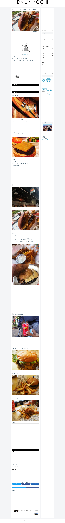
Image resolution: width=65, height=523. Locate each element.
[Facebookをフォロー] (32, 487)
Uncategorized (47, 37)
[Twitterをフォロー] (19, 487)
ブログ (47, 55)
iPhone (48, 41)
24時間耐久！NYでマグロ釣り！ (46, 83)
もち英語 (47, 57)
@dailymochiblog (25, 54)
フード (47, 53)
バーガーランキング (17, 75)
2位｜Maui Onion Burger (19, 78)
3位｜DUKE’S (17, 77)
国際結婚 (47, 62)
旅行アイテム (48, 69)
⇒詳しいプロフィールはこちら (46, 139)
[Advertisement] (25, 37)
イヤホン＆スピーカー (48, 46)
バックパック (48, 48)
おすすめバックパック (47, 94)
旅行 (15, 469)
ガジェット (47, 39)
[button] (52, 30)
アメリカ (48, 66)
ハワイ (13, 469)
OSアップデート (48, 44)
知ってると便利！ (47, 73)
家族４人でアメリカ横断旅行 (46, 78)
